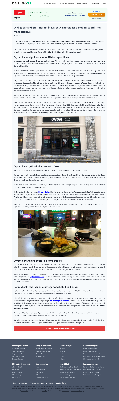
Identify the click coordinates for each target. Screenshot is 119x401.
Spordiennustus (40, 369)
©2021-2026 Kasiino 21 (21, 383)
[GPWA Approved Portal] (64, 383)
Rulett (61, 354)
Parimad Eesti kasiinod (50, 3)
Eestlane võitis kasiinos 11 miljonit (93, 367)
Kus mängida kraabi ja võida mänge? (94, 356)
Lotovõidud (64, 364)
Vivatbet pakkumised (18, 348)
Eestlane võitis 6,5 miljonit (91, 372)
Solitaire (62, 356)
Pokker (38, 375)
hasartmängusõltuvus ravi (59, 300)
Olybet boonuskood (37, 276)
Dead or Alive (40, 354)
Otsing (104, 3)
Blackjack (62, 348)
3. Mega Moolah (17, 372)
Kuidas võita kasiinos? (90, 348)
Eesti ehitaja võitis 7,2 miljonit (92, 369)
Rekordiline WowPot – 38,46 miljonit (70, 369)
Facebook (40, 383)
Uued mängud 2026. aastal (44, 348)
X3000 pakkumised (18, 356)
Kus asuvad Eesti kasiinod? (91, 354)
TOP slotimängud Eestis (21, 364)
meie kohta (24, 391)
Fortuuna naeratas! (90, 364)
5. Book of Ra (16, 377)
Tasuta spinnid (95, 3)
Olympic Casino (44, 192)
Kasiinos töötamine (42, 377)
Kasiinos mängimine (91, 345)
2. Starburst (15, 369)
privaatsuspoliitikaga (77, 391)
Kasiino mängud (66, 345)
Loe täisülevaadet (96, 18)
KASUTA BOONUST (97, 14)
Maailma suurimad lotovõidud (69, 367)
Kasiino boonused (82, 3)
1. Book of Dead (17, 367)
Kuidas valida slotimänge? (44, 351)
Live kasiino (39, 372)
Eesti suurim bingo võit (66, 375)
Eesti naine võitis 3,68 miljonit (92, 375)
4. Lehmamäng (16, 375)
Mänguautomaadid (43, 345)
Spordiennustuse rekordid (67, 372)
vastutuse (65, 391)
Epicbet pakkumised (18, 351)
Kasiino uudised (42, 364)
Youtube (58, 383)
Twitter (33, 383)
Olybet (17, 18)
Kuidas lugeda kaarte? (90, 351)
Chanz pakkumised (17, 359)
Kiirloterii (62, 351)
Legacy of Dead (40, 356)
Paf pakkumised (17, 354)
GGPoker (62, 359)
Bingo (37, 367)
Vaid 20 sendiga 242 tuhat (67, 377)
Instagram (49, 383)
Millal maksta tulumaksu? (91, 359)
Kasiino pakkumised (20, 345)
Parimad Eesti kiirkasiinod (67, 3)
